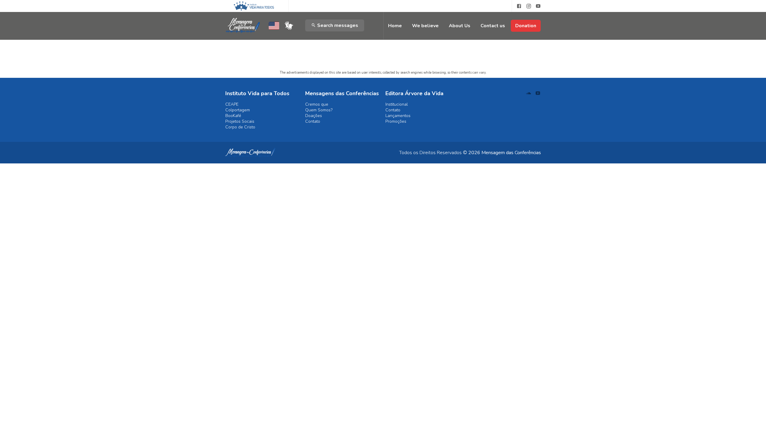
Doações (313, 116)
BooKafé (233, 116)
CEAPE (231, 104)
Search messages (337, 25)
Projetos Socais (239, 121)
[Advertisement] (383, 40)
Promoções (395, 121)
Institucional (396, 104)
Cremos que (316, 104)
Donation (525, 25)
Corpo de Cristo (240, 127)
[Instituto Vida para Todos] (253, 6)
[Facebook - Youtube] (517, 6)
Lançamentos (398, 116)
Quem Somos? (318, 110)
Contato (312, 121)
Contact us (493, 25)
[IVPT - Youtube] (538, 6)
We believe (425, 25)
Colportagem (237, 110)
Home (395, 25)
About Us (459, 25)
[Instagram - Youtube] (528, 6)
